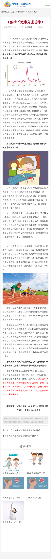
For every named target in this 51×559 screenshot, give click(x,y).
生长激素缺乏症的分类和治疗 (13, 498)
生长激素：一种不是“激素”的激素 (13, 522)
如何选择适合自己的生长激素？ (24, 436)
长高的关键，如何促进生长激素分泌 (32, 406)
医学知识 (21, 12)
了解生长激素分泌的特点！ (29, 410)
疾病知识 (32, 12)
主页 (13, 12)
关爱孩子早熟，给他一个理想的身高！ (13, 473)
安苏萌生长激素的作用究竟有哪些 (25, 430)
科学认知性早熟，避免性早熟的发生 (37, 473)
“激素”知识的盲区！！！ (37, 498)
